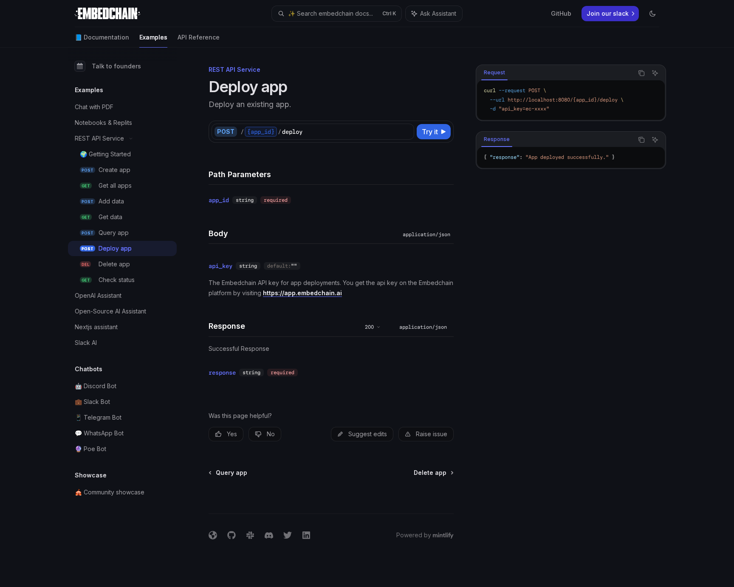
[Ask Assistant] (655, 73)
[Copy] (406, 131)
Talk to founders (116, 66)
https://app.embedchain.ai (302, 292)
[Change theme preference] (652, 13)
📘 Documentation (102, 37)
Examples (153, 37)
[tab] (494, 73)
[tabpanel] (571, 100)
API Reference (199, 37)
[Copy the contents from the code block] (641, 73)
